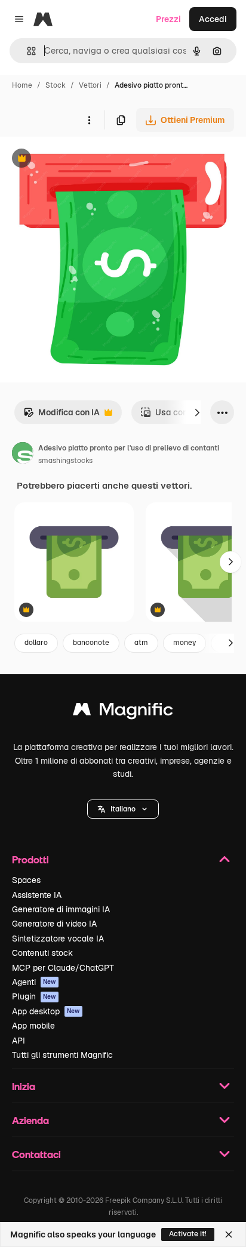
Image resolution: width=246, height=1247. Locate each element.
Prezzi (168, 19)
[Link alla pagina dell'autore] (22, 454)
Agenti (34, 982)
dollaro (36, 642)
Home (22, 85)
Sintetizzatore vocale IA (58, 938)
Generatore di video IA (54, 923)
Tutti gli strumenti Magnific (62, 1055)
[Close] (229, 1234)
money (184, 642)
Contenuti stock (42, 952)
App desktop (46, 1011)
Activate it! (188, 1234)
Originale (79, 159)
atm (141, 642)
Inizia (23, 1086)
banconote (91, 642)
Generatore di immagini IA (61, 909)
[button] (123, 809)
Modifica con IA (61, 415)
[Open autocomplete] (26, 51)
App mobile (33, 1025)
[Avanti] (197, 412)
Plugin (34, 996)
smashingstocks (65, 460)
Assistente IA (36, 895)
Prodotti (30, 859)
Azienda (30, 1120)
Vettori (90, 85)
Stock (55, 85)
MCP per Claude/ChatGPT (63, 967)
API (18, 1040)
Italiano (123, 809)
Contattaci (36, 1154)
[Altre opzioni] (89, 120)
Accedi (213, 19)
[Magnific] (123, 712)
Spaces (26, 880)
